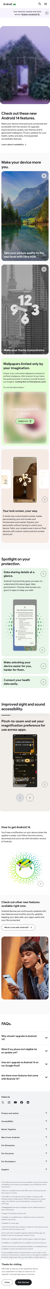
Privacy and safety (10, 1113)
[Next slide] (30, 797)
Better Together (8, 1129)
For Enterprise (8, 1145)
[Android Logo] (9, 4)
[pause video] (44, 499)
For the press (7, 1153)
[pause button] (45, 99)
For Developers (8, 1161)
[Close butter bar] (47, 13)
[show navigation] (45, 4)
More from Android (10, 1137)
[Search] (40, 4)
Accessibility (7, 1121)
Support (5, 1169)
